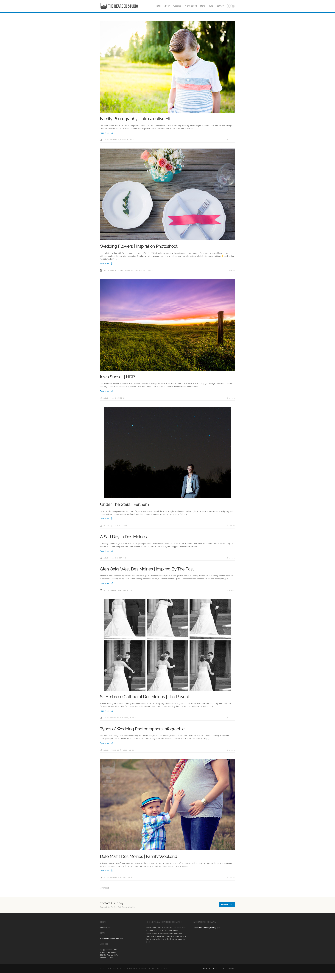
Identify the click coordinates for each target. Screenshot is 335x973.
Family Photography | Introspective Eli (135, 118)
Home (158, 6)
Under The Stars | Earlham (124, 504)
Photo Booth (191, 6)
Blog (211, 6)
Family (114, 140)
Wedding (177, 6)
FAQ (223, 969)
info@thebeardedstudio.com (111, 938)
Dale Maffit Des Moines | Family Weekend (138, 856)
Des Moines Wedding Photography (206, 927)
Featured (115, 270)
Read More (106, 133)
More (202, 6)
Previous (104, 888)
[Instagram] (233, 6)
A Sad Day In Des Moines (123, 536)
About (167, 6)
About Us (181, 939)
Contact (220, 6)
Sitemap (231, 969)
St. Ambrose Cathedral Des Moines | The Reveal (144, 696)
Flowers (125, 270)
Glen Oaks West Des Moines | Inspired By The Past (147, 568)
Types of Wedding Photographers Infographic (142, 728)
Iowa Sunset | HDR (117, 376)
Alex (122, 140)
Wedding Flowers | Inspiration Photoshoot (139, 246)
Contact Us (226, 904)
